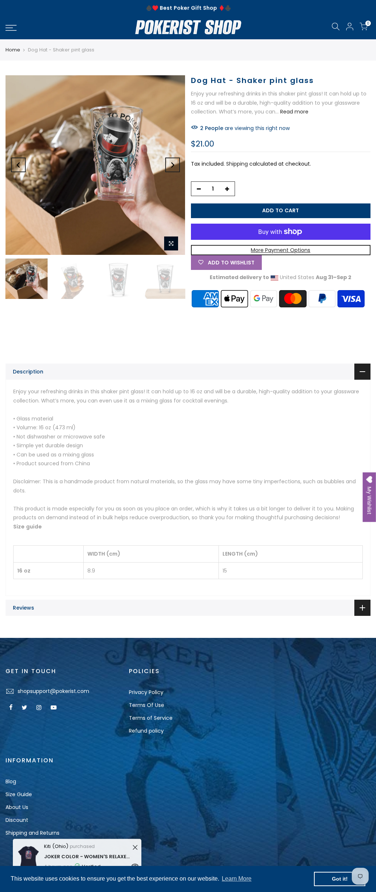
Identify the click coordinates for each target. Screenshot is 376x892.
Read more (293, 111)
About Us (17, 807)
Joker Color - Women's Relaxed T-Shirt (87, 853)
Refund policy (146, 730)
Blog (11, 781)
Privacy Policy (146, 692)
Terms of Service (151, 718)
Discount (17, 820)
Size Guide (19, 794)
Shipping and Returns (32, 833)
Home (13, 50)
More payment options (280, 250)
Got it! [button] (340, 879)
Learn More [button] (237, 878)
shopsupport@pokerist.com (53, 691)
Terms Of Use (146, 705)
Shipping (237, 163)
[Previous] (18, 165)
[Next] (172, 165)
